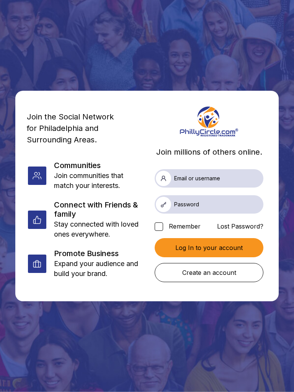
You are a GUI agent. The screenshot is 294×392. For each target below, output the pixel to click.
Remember (184, 226)
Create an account (209, 272)
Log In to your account (209, 248)
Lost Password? (240, 226)
